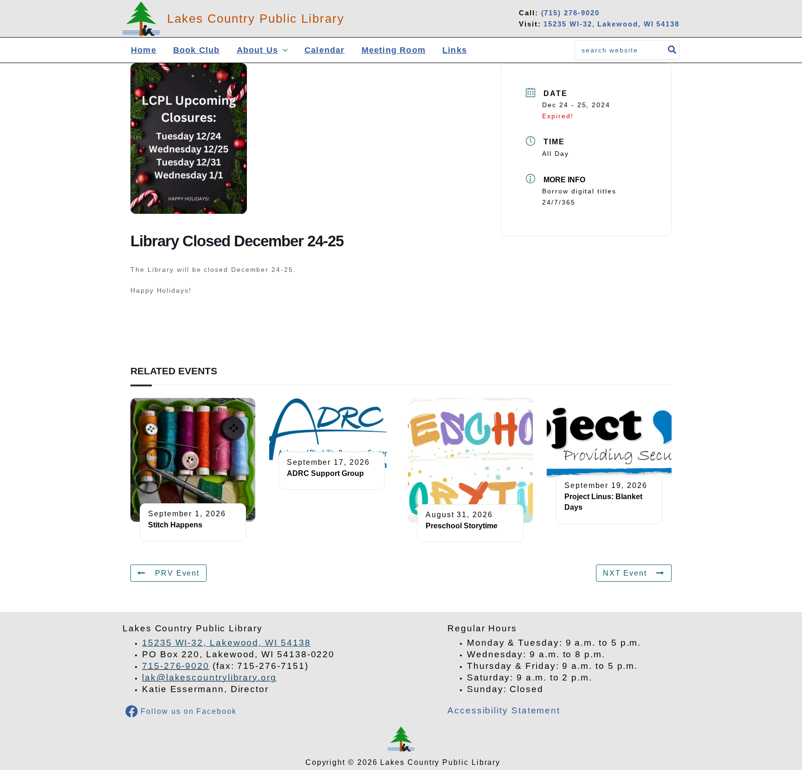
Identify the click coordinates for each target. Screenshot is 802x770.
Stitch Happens (175, 525)
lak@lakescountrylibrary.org (209, 677)
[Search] (672, 50)
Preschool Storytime (462, 526)
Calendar (324, 50)
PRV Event (177, 573)
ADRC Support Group (325, 473)
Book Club (196, 50)
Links (454, 50)
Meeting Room (394, 50)
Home (143, 50)
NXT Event (625, 573)
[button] (283, 50)
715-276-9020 (175, 666)
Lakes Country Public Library (255, 19)
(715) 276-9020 (570, 13)
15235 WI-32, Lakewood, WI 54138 (611, 24)
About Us (257, 50)
